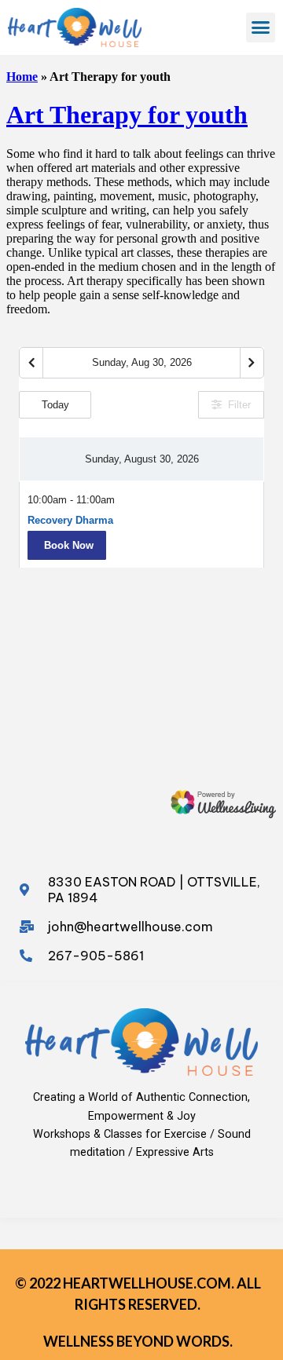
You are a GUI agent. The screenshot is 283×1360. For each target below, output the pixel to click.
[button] (261, 27)
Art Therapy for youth (127, 115)
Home (22, 76)
